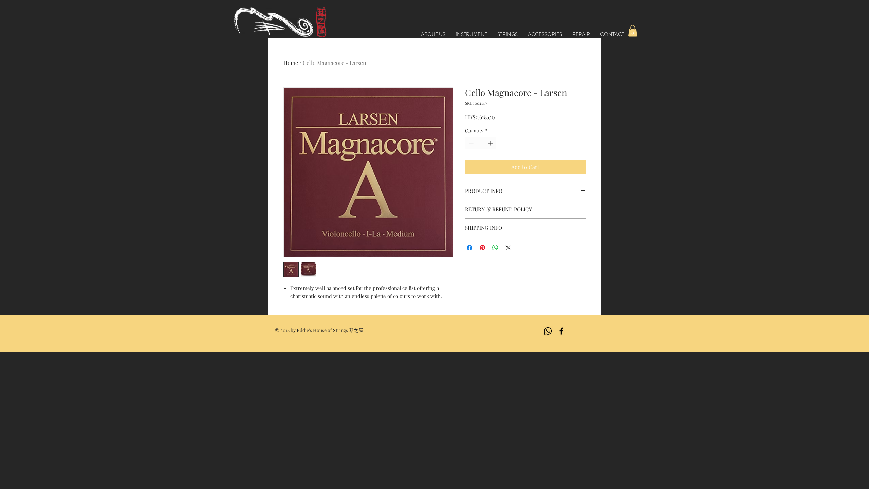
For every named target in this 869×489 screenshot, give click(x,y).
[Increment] (491, 143)
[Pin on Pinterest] (482, 247)
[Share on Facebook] (469, 247)
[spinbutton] (481, 143)
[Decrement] (470, 143)
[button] (632, 30)
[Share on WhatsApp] (495, 247)
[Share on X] (508, 247)
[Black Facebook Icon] (561, 331)
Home (290, 62)
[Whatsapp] (548, 331)
